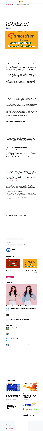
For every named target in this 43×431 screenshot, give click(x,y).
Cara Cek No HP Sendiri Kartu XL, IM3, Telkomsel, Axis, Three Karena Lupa (29, 416)
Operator (24, 412)
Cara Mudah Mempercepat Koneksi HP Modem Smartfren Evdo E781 (13, 407)
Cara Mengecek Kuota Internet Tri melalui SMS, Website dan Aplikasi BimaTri (29, 396)
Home (7, 423)
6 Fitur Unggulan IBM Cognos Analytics (17, 338)
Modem (8, 393)
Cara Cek (8, 238)
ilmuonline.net (12, 428)
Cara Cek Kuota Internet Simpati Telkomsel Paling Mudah (21, 180)
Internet (11, 4)
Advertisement (8, 425)
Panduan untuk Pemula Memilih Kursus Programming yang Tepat (21, 344)
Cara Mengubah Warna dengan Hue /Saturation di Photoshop (18, 305)
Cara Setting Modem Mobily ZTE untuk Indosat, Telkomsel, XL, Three (13, 396)
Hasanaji (10, 27)
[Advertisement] (21, 13)
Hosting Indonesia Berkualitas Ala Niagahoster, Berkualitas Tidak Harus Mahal (23, 308)
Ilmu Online (7, 4)
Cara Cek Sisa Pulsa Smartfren (30, 270)
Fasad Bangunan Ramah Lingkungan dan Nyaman (19, 327)
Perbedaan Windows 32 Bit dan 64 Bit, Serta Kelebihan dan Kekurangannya (23, 333)
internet (13, 78)
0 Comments (14, 28)
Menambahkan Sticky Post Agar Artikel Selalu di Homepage (20, 319)
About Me (7, 424)
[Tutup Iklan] (27, 420)
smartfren (21, 238)
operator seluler (15, 238)
